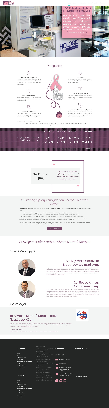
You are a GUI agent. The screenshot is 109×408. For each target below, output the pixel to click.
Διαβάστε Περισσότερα (54, 228)
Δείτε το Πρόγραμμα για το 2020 (77, 32)
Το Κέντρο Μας (20, 359)
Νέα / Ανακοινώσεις (21, 363)
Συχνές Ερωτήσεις (20, 367)
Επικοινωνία (19, 370)
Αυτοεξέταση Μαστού (21, 365)
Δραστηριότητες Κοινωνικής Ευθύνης (24, 361)
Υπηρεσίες (19, 355)
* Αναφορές (88, 148)
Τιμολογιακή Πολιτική (21, 357)
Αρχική (18, 353)
